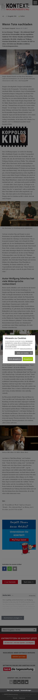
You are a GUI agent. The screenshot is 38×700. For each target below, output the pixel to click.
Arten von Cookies (22, 353)
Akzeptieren (28, 359)
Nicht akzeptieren (14, 359)
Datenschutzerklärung (26, 348)
